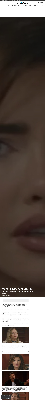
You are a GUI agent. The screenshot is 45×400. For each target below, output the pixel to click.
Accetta (8, 398)
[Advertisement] (22, 12)
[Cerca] (42, 5)
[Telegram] (42, 3)
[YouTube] (41, 3)
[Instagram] (40, 3)
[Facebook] (38, 3)
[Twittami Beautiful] (22, 3)
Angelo (6, 295)
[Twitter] (39, 3)
